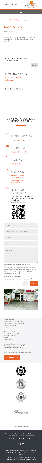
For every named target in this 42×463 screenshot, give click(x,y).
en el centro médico (18, 177)
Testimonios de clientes (11, 332)
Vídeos (6, 337)
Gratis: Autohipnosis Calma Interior (14, 344)
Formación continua (10, 325)
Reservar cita (11, 5)
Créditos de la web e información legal (16, 434)
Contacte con (31, 436)
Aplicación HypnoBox (10, 335)
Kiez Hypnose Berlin (18, 175)
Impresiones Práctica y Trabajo (13, 321)
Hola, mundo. (10, 80)
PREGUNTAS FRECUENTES (12, 334)
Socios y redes (8, 339)
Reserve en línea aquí (18, 140)
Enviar (33, 283)
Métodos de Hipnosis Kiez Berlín (14, 323)
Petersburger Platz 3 (18, 181)
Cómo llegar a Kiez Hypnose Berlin (14, 346)
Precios (6, 327)
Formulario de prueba (13, 77)
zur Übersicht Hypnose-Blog (15, 20)
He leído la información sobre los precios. (18, 279)
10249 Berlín (15, 182)
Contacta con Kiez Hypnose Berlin (14, 348)
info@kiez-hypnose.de (19, 152)
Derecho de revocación (20, 436)
